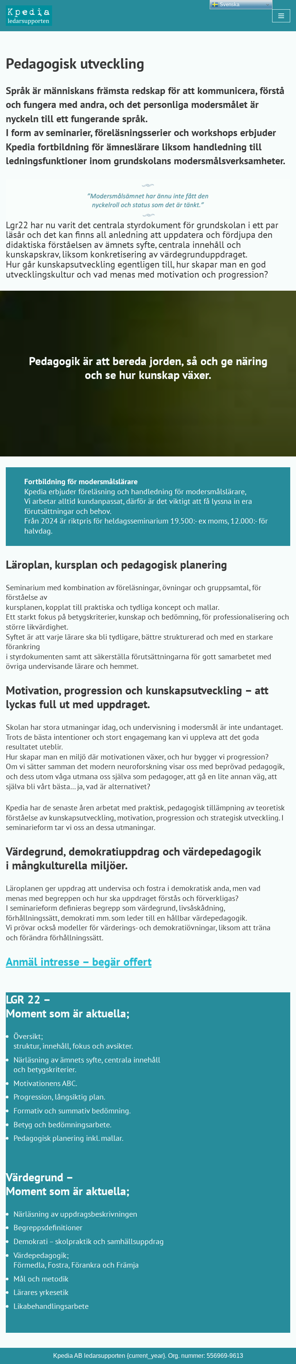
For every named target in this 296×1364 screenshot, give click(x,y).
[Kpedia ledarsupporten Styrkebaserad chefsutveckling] (29, 15)
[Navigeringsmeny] (281, 15)
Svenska (228, 4)
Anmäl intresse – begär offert (78, 961)
